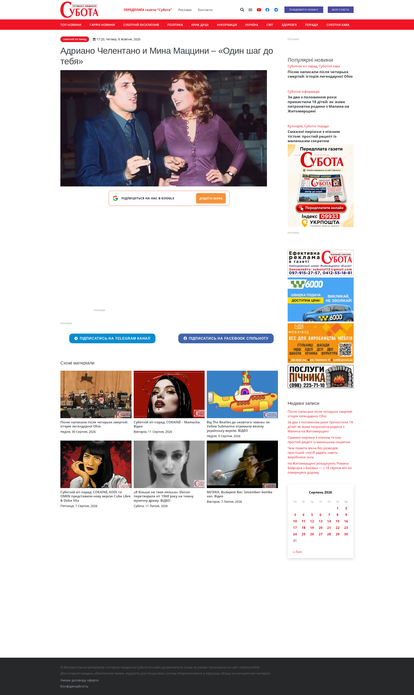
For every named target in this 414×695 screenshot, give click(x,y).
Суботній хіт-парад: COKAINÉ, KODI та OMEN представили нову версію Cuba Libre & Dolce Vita (95, 496)
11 (304, 521)
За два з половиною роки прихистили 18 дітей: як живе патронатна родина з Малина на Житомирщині (318, 104)
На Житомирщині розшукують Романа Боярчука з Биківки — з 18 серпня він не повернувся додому (320, 467)
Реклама (184, 10)
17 (295, 527)
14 (329, 521)
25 (304, 534)
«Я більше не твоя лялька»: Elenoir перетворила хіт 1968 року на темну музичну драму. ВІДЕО (163, 496)
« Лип (297, 552)
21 (329, 527)
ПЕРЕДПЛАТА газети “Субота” (148, 10)
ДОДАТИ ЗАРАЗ (210, 198)
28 (329, 534)
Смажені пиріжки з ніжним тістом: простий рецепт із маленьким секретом (314, 136)
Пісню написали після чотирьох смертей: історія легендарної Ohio (94, 424)
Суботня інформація (303, 91)
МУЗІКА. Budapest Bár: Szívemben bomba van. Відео (239, 494)
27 (321, 534)
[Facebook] (267, 10)
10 (295, 521)
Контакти (205, 10)
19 (312, 527)
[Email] (250, 10)
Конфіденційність (74, 686)
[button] (242, 9)
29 (338, 534)
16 (346, 521)
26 (312, 534)
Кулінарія (295, 126)
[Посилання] (79, 10)
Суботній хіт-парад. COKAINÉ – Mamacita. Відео (167, 424)
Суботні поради (316, 126)
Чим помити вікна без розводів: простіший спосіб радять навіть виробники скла (313, 452)
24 (295, 534)
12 (312, 521)
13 (321, 521)
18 (304, 527)
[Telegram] (276, 10)
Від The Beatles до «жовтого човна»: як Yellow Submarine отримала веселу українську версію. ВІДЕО (238, 426)
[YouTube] (259, 10)
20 (321, 527)
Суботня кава (329, 66)
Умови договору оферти (79, 680)
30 (346, 534)
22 (338, 527)
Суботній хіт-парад (302, 66)
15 (338, 521)
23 (346, 527)
